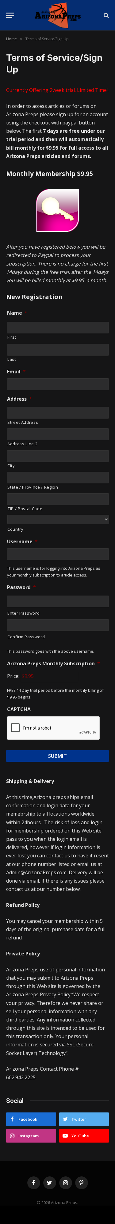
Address (19, 399)
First (11, 337)
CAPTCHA (19, 709)
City (11, 465)
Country (15, 529)
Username (22, 541)
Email (16, 371)
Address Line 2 (22, 444)
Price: (13, 676)
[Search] (105, 15)
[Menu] (10, 15)
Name (17, 313)
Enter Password (23, 613)
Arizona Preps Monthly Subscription (53, 663)
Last (11, 359)
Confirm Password (26, 637)
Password (21, 587)
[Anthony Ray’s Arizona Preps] (58, 15)
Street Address (22, 422)
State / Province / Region (32, 487)
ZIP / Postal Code (24, 508)
